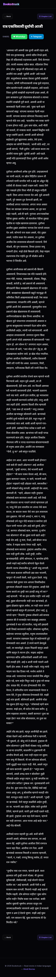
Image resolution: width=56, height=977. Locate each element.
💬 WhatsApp (19, 37)
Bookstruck (11, 4)
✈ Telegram (36, 37)
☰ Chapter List (45, 16)
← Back (7, 16)
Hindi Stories (29, 969)
